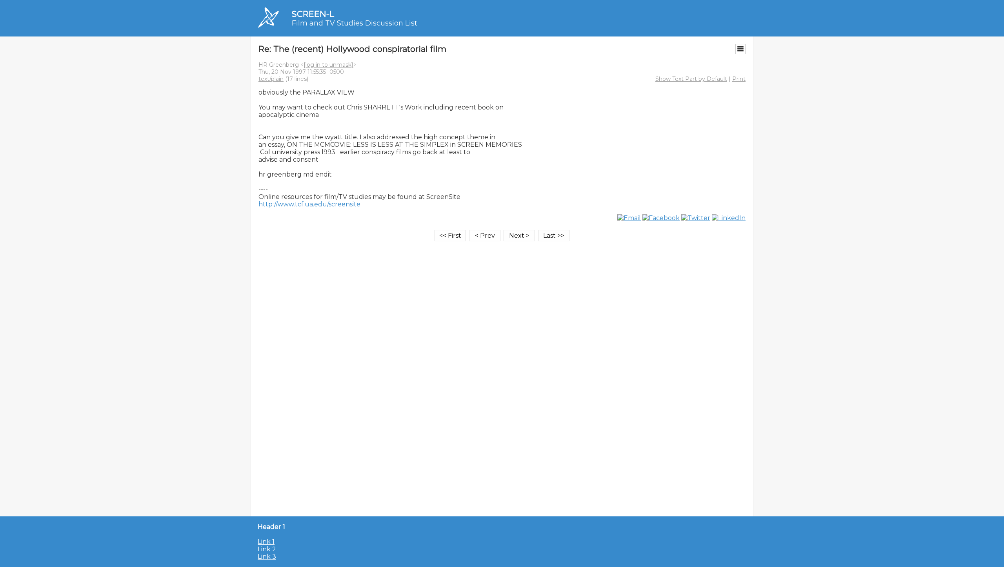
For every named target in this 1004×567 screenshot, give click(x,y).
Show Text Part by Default (691, 78)
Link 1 (266, 541)
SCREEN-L (313, 14)
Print (739, 78)
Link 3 (267, 556)
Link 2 (267, 549)
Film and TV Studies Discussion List (354, 23)
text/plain (271, 78)
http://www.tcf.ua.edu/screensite (309, 204)
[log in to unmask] (328, 64)
